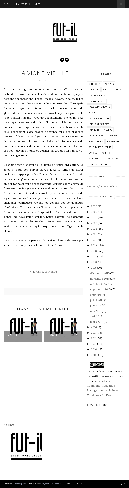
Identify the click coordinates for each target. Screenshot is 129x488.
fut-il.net (9, 425)
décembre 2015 (100, 273)
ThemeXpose (20, 483)
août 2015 (96, 294)
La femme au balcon (99, 118)
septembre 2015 (100, 289)
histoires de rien (97, 95)
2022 (94, 228)
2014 (94, 327)
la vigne (38, 271)
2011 (93, 343)
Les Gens (113, 135)
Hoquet (52, 334)
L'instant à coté (97, 101)
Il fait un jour (96, 141)
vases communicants (99, 107)
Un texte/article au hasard (104, 186)
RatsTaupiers (113, 141)
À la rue (108, 130)
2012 (94, 338)
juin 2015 (95, 305)
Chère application (112, 89)
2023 (94, 223)
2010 (94, 349)
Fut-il (7, 4)
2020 (94, 239)
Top (120, 484)
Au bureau (94, 112)
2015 (94, 267)
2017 (94, 256)
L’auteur (22, 4)
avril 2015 (96, 316)
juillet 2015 (96, 300)
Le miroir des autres (99, 124)
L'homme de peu (96, 135)
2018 (94, 251)
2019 (94, 245)
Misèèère (12, 334)
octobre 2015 (98, 284)
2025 (94, 212)
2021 (94, 234)
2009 (94, 355)
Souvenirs (50, 271)
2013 (94, 332)
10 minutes (94, 130)
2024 (94, 217)
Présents (109, 84)
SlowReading (95, 158)
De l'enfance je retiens (100, 147)
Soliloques (94, 84)
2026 (94, 206)
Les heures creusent (99, 164)
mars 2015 (96, 321)
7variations (112, 158)
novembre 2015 (100, 278)
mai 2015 (95, 311)
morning (106, 152)
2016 (94, 262)
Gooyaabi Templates (49, 483)
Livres (36, 4)
